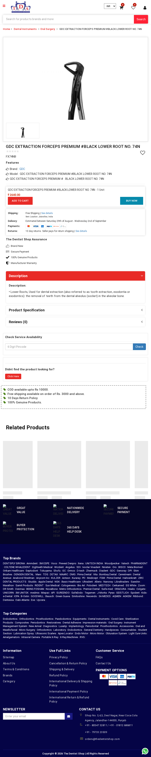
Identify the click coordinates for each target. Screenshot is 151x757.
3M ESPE (44, 563)
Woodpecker (112, 563)
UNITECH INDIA (94, 563)
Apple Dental (45, 581)
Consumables (128, 629)
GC (64, 570)
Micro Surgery (27, 629)
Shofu (57, 570)
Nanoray (108, 581)
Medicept (93, 577)
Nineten (106, 567)
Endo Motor (81, 633)
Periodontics (38, 622)
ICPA (17, 596)
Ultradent (87, 581)
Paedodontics (63, 618)
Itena (81, 563)
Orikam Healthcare (13, 570)
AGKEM (127, 596)
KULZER (56, 577)
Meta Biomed (135, 567)
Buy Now (131, 200)
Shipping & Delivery (62, 669)
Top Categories (15, 613)
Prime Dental (114, 577)
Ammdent (32, 563)
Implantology (76, 626)
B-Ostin (25, 596)
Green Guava (63, 596)
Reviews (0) (18, 322)
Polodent (92, 585)
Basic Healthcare (71, 581)
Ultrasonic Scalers (45, 633)
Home (6, 29)
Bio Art (81, 585)
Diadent (104, 570)
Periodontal (92, 626)
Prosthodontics (44, 618)
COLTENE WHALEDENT (17, 567)
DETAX (54, 574)
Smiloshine (78, 596)
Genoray (122, 570)
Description (18, 276)
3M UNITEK (22, 592)
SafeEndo (77, 592)
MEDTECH (105, 585)
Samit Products (25, 585)
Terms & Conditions (16, 669)
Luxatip (63, 626)
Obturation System (116, 633)
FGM (103, 577)
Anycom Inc (43, 577)
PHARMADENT (139, 563)
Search (141, 19)
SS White (131, 585)
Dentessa (8, 599)
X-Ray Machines (69, 637)
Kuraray (76, 577)
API (53, 592)
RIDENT (39, 585)
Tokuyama (46, 570)
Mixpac (45, 592)
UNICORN (8, 592)
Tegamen (90, 592)
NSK (57, 581)
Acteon (66, 577)
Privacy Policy (58, 657)
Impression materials (95, 622)
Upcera (41, 599)
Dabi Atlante (23, 599)
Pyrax (112, 592)
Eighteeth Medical (42, 567)
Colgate (141, 588)
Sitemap (8, 657)
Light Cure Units (138, 633)
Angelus (70, 567)
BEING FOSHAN (35, 588)
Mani (39, 574)
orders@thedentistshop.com (102, 739)
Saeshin (136, 581)
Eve (33, 599)
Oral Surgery (47, 29)
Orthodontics (26, 618)
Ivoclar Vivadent (91, 567)
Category (9, 681)
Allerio (98, 581)
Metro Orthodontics (70, 588)
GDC (22, 169)
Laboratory (59, 629)
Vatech (125, 563)
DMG (73, 574)
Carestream (125, 574)
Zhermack (92, 570)
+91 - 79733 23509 (96, 732)
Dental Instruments (25, 29)
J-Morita (102, 592)
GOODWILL (37, 596)
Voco (54, 563)
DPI (130, 570)
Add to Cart (20, 200)
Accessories (127, 626)
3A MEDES (105, 596)
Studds (32, 581)
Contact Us (103, 663)
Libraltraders (122, 581)
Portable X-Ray (50, 637)
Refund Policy (58, 675)
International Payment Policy (68, 691)
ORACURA (121, 588)
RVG (82, 637)
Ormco (71, 570)
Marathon (8, 585)
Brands (7, 675)
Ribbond (138, 596)
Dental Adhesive (72, 622)
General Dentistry (93, 629)
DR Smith (8, 588)
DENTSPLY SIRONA (14, 563)
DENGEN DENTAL (24, 574)
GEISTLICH (122, 592)
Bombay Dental (108, 574)
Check (139, 346)
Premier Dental (91, 588)
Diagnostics (50, 626)
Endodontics (10, 618)
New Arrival (35, 626)
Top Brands (12, 558)
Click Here (13, 376)
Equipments (80, 618)
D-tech (81, 570)
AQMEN (117, 596)
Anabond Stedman (24, 577)
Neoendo (92, 596)
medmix (35, 592)
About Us (9, 663)
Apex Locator (65, 633)
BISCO (122, 567)
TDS (46, 574)
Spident (135, 592)
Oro (114, 567)
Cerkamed (118, 585)
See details (47, 213)
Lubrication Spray (24, 633)
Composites (22, 622)
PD (84, 577)
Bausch (49, 596)
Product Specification (27, 310)
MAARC (64, 574)
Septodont (32, 570)
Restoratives (54, 622)
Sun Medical (52, 585)
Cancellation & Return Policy (68, 663)
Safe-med (107, 588)
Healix (131, 588)
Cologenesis (68, 585)
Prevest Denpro (68, 563)
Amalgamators (11, 637)
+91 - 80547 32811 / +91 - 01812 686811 (109, 725)
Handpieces (112, 629)
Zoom (141, 585)
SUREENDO (63, 592)
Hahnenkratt (130, 577)
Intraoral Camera (30, 637)
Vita (95, 574)
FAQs (99, 657)
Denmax (20, 588)
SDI (78, 567)
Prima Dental (84, 574)
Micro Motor (97, 633)
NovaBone (52, 588)
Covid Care (117, 618)
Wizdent (59, 567)
